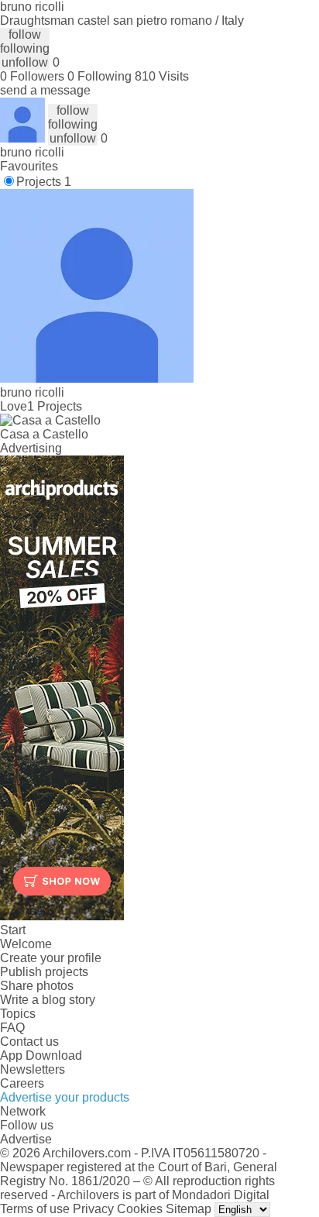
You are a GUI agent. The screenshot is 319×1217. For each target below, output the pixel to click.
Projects (43, 181)
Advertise (26, 1139)
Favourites (29, 166)
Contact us (29, 1041)
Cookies (140, 1208)
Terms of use (35, 1208)
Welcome (26, 944)
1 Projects (54, 406)
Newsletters (32, 1069)
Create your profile (50, 957)
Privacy (93, 1208)
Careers (22, 1083)
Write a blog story (47, 999)
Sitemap (188, 1208)
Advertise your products (64, 1097)
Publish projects (44, 971)
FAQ (12, 1027)
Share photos (37, 985)
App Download (41, 1055)
